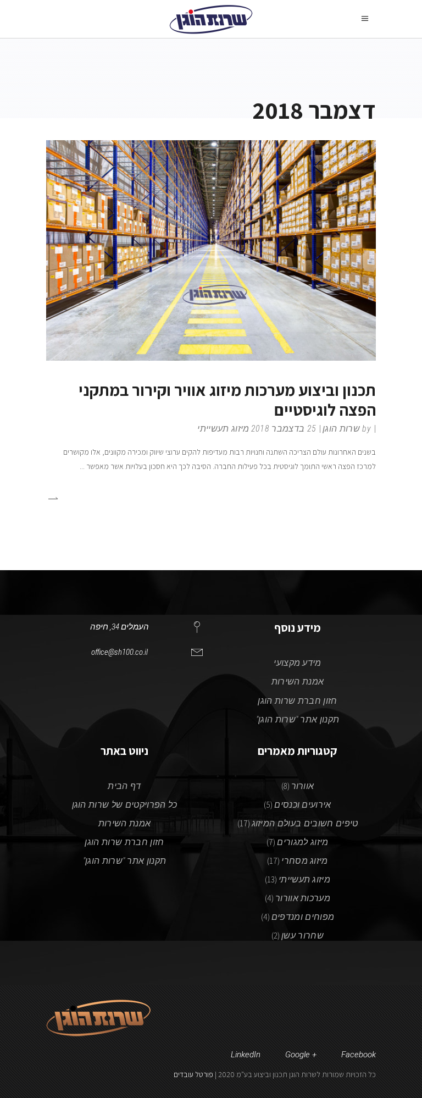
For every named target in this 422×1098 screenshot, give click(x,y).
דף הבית (124, 786)
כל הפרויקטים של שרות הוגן (124, 804)
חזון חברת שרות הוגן (297, 701)
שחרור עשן (302, 935)
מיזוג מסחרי (304, 861)
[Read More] (52, 498)
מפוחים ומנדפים (302, 917)
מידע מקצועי (297, 663)
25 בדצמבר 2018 (283, 428)
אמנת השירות (297, 681)
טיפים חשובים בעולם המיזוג (305, 823)
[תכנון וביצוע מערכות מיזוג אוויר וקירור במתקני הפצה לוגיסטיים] (211, 250)
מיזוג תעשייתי (223, 428)
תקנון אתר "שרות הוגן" (298, 719)
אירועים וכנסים (302, 804)
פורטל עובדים (193, 1074)
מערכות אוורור (302, 898)
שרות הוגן (341, 428)
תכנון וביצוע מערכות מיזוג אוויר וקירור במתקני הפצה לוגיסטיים (227, 400)
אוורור (302, 786)
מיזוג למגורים (302, 842)
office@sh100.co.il (119, 652)
